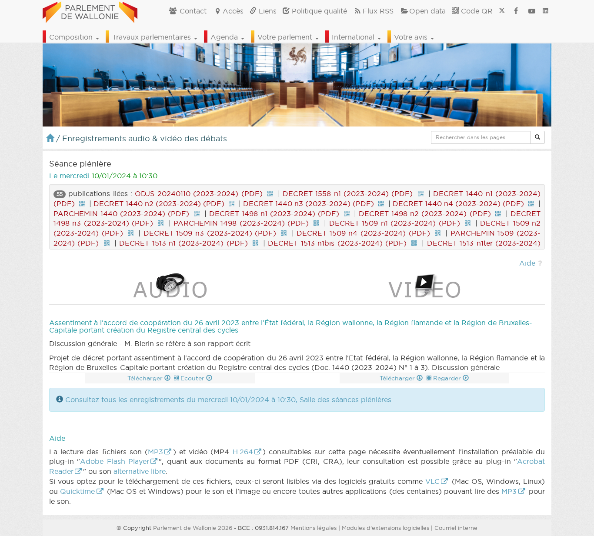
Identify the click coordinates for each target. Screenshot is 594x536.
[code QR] (270, 193)
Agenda (225, 37)
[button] (537, 137)
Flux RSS (378, 11)
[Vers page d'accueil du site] (90, 11)
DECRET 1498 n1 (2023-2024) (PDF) (274, 213)
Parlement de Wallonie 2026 (192, 527)
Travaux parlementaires (152, 37)
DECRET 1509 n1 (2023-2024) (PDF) (394, 223)
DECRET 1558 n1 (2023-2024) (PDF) (348, 193)
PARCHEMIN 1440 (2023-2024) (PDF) (121, 213)
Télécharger (145, 378)
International (354, 37)
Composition (72, 37)
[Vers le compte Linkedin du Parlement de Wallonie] (545, 11)
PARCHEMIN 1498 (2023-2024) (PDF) (241, 223)
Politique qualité (318, 11)
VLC (432, 481)
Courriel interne (455, 527)
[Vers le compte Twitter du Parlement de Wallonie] (502, 11)
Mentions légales (313, 527)
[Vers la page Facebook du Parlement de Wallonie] (516, 11)
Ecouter (193, 378)
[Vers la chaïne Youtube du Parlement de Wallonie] (532, 11)
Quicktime (77, 491)
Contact (192, 11)
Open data (427, 11)
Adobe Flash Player (114, 461)
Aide (527, 263)
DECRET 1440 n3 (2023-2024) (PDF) (308, 203)
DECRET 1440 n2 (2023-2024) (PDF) (158, 203)
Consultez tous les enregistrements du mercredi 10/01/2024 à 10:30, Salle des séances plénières (228, 399)
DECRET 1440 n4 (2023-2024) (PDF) (458, 203)
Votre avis (412, 37)
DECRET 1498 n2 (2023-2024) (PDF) (425, 213)
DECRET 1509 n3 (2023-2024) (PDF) (209, 233)
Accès (233, 11)
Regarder (448, 378)
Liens (267, 11)
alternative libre (139, 471)
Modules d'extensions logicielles (385, 527)
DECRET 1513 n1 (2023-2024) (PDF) (183, 243)
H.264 (243, 451)
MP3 (155, 451)
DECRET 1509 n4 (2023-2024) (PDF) (363, 233)
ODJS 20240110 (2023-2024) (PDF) (198, 193)
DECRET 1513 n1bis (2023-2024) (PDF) (337, 243)
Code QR (476, 11)
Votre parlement (285, 37)
